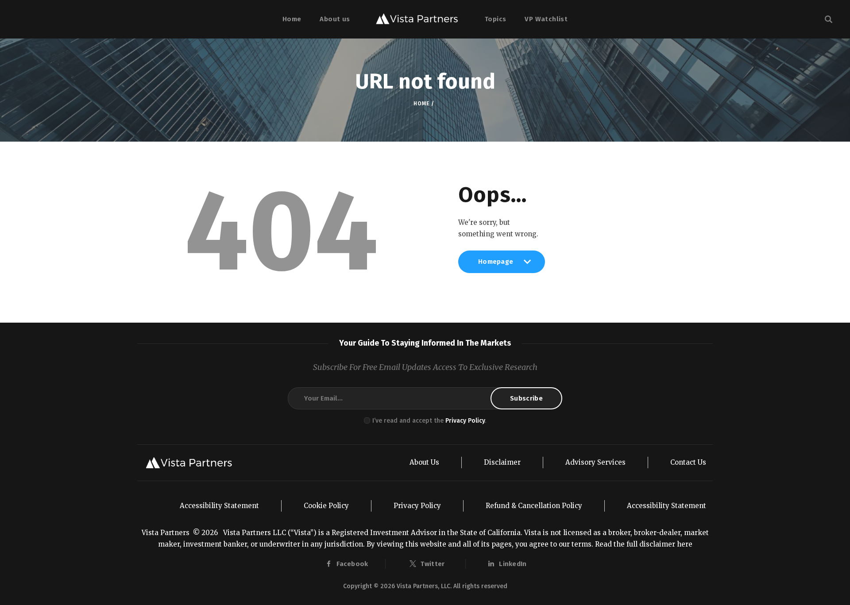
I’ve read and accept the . (429, 420)
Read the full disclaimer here (643, 544)
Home (421, 103)
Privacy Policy (465, 420)
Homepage (495, 265)
